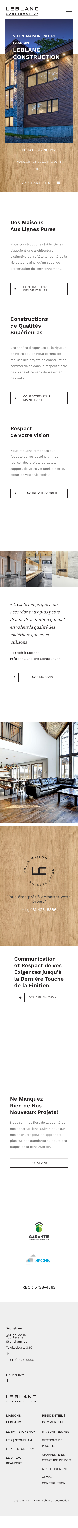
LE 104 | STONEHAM (20, 1431)
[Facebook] (7, 1380)
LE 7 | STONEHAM (19, 1440)
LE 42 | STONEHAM (20, 1449)
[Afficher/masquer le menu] (69, 10)
